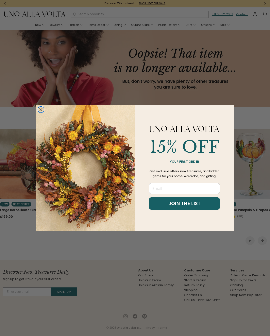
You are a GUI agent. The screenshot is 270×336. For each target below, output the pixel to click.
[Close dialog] (41, 109)
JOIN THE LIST (184, 203)
